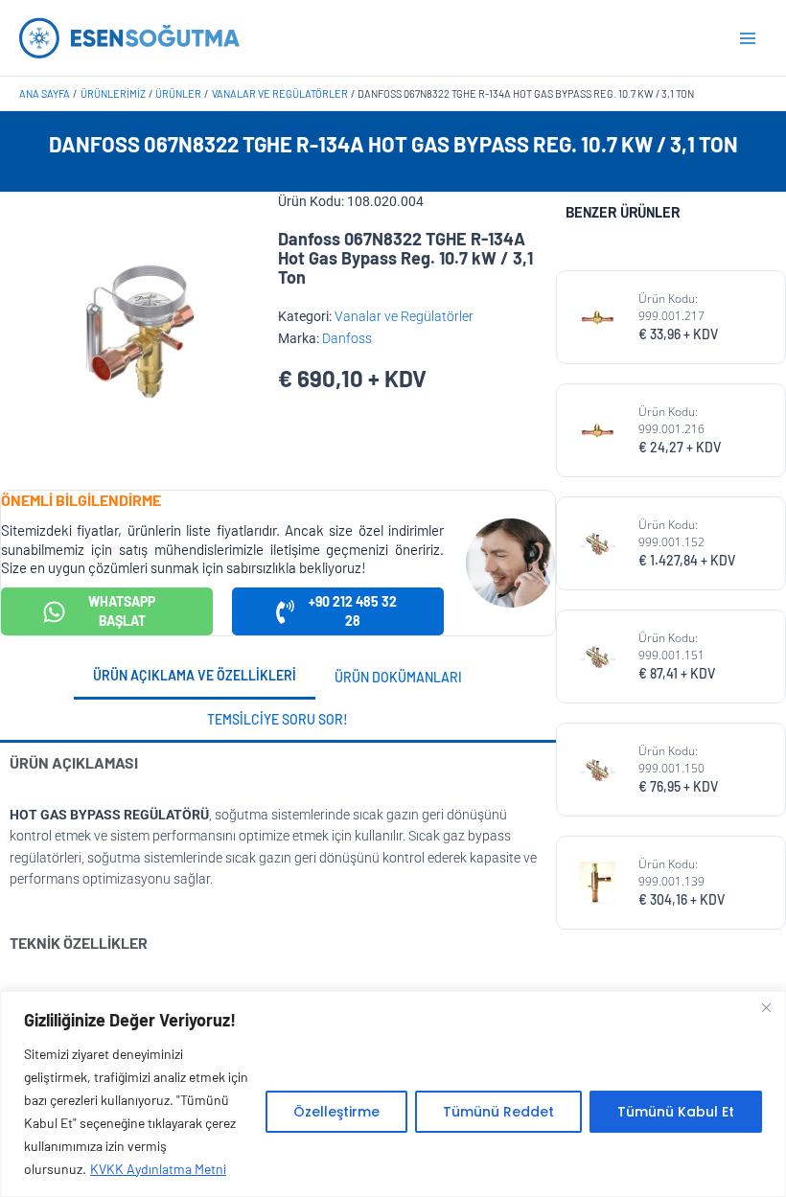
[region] (393, 1094)
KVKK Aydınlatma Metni (158, 1169)
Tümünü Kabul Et (675, 1111)
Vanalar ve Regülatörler (404, 316)
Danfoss (347, 338)
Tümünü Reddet (498, 1111)
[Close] (765, 1007)
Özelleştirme (336, 1111)
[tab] (194, 678)
